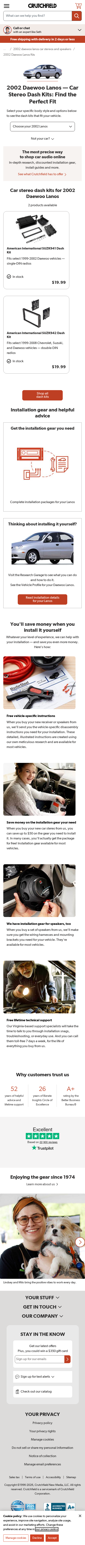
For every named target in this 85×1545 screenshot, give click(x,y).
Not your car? (41, 138)
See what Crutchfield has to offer (41, 174)
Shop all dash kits (42, 395)
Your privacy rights (42, 1431)
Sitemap (71, 1477)
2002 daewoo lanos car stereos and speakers (42, 49)
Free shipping (42, 39)
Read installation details (42, 599)
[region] (42, 1242)
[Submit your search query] (77, 16)
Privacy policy (42, 1423)
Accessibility (53, 1477)
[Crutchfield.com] (42, 5)
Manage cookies (42, 1439)
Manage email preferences (42, 1464)
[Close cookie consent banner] (80, 1515)
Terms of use (32, 1477)
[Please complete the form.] (67, 1359)
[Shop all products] (6, 6)
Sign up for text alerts (36, 1376)
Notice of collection (42, 1456)
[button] (80, 1242)
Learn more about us (40, 1184)
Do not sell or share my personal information (42, 1448)
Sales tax (14, 1477)
